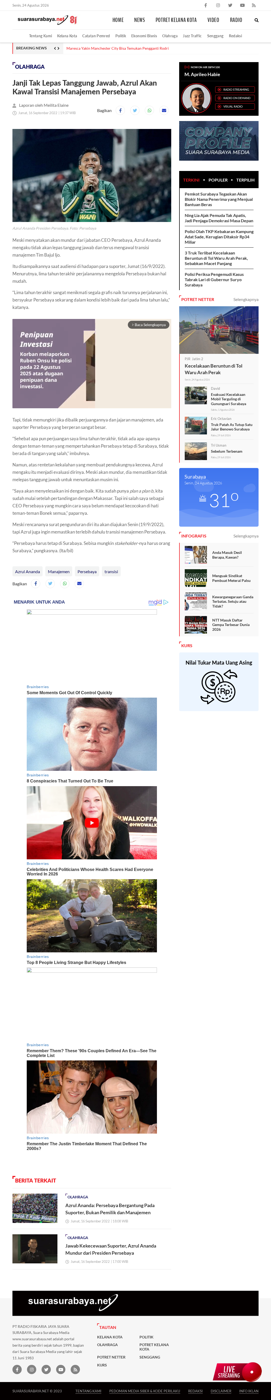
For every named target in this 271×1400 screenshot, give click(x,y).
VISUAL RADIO (233, 106)
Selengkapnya (246, 299)
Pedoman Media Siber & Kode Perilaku (144, 1390)
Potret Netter (111, 1357)
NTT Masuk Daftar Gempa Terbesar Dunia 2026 (231, 625)
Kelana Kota (67, 36)
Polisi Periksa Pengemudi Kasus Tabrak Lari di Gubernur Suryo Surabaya (214, 279)
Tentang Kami (40, 36)
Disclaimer (221, 1390)
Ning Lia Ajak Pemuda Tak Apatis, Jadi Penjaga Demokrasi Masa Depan (219, 218)
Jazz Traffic (192, 36)
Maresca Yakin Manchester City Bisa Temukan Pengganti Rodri (117, 48)
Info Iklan (249, 1390)
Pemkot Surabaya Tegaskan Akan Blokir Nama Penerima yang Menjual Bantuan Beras (219, 199)
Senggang (215, 36)
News (139, 20)
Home (118, 20)
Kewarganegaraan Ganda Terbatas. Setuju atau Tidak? (232, 601)
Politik (120, 36)
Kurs (102, 1365)
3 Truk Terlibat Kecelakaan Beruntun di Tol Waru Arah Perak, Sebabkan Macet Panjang (216, 258)
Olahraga (170, 36)
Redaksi (235, 36)
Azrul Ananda (27, 571)
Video (213, 20)
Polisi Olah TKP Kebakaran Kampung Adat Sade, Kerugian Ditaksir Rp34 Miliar (219, 236)
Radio (236, 20)
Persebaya (87, 571)
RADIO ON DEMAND (236, 98)
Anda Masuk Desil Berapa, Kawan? (227, 554)
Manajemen (59, 571)
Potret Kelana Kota (176, 20)
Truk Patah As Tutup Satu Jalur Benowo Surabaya (231, 427)
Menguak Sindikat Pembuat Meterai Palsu (231, 578)
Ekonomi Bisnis (144, 36)
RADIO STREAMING (236, 89)
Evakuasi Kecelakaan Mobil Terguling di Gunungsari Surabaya (228, 399)
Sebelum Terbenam (226, 451)
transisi (111, 571)
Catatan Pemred (96, 36)
